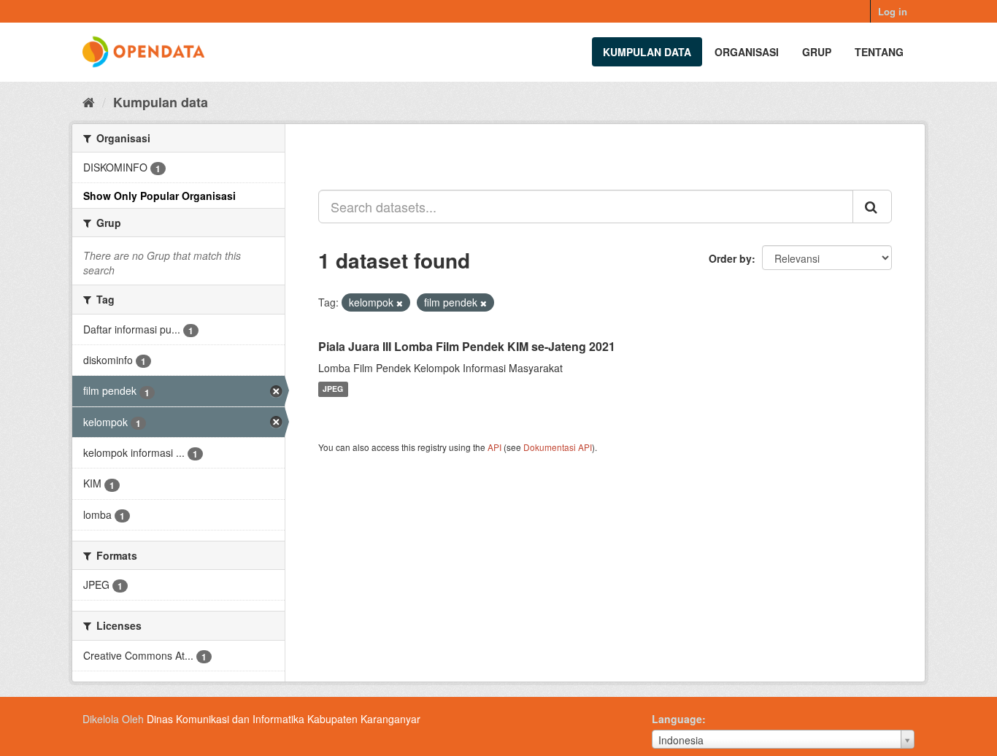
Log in (892, 11)
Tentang (879, 52)
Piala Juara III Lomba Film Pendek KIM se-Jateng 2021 (466, 346)
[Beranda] (88, 101)
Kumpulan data (647, 52)
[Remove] (399, 303)
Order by (730, 258)
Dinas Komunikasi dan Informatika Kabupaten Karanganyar (283, 718)
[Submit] (872, 206)
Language (677, 718)
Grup (816, 52)
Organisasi (747, 52)
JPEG (333, 389)
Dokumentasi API (557, 447)
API (494, 447)
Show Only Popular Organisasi (159, 195)
